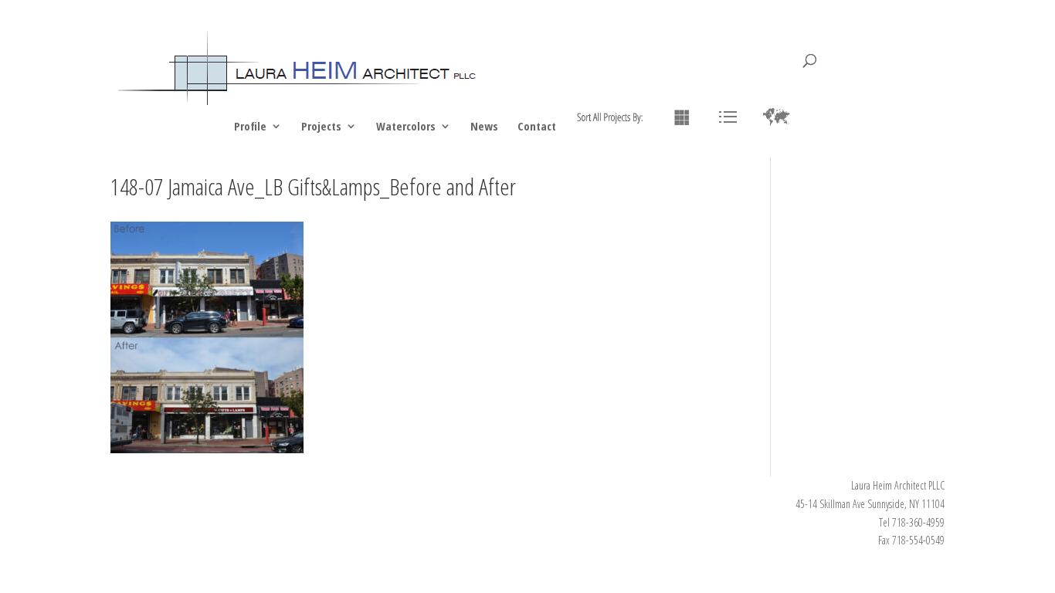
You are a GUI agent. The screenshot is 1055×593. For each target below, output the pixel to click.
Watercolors (406, 127)
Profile (250, 127)
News (484, 127)
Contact (536, 127)
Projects (321, 127)
